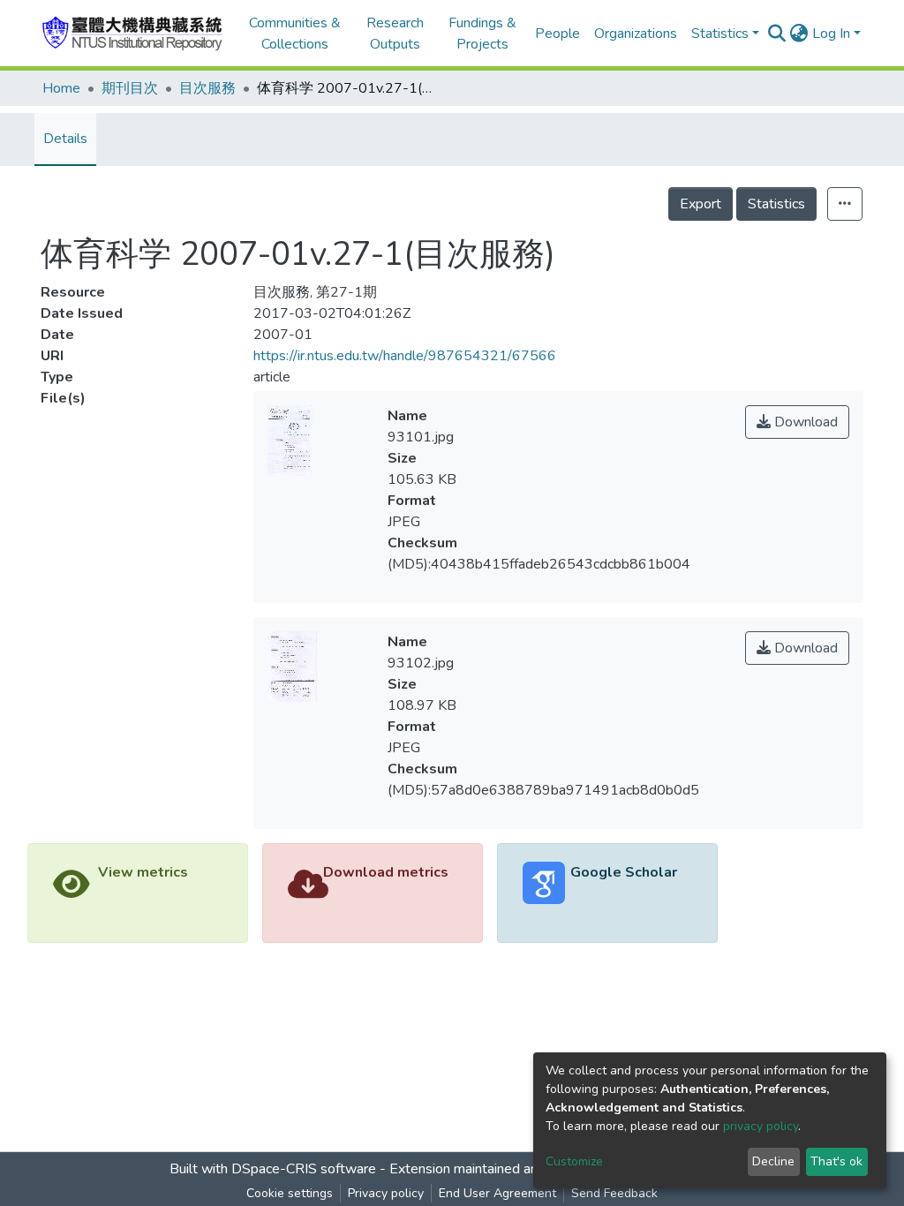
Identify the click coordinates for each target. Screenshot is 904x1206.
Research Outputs (395, 33)
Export (700, 204)
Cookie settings (289, 1193)
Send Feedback (614, 1193)
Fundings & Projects (482, 33)
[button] (799, 33)
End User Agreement (497, 1193)
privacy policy (760, 1126)
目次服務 (207, 88)
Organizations (635, 33)
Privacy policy (386, 1193)
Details (65, 138)
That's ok (836, 1161)
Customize (574, 1161)
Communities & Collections (295, 33)
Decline (773, 1161)
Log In (831, 33)
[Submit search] (777, 33)
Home (61, 88)
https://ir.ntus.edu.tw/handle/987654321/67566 (404, 356)
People (557, 33)
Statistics (776, 204)
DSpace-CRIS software (303, 1169)
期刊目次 (130, 88)
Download (804, 422)
